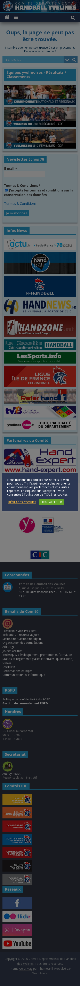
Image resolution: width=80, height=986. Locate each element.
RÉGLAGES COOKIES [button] (22, 502)
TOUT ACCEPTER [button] (52, 502)
